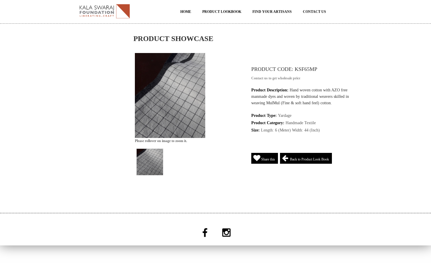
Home (185, 12)
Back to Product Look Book (308, 159)
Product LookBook (221, 12)
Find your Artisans (272, 12)
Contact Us (314, 12)
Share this (267, 159)
